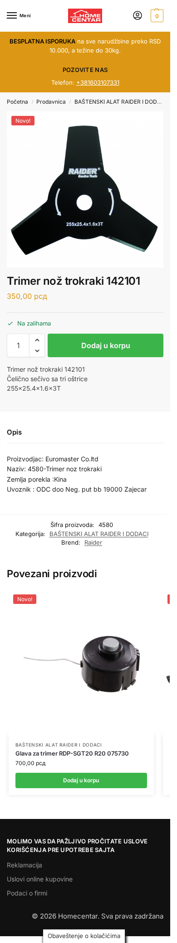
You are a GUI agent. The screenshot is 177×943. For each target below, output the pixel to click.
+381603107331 (97, 82)
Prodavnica (51, 101)
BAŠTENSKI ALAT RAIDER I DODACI (120, 101)
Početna (17, 101)
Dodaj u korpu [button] (81, 780)
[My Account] (137, 16)
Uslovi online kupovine (40, 879)
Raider (93, 542)
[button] (155, 16)
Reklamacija (24, 865)
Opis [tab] (14, 432)
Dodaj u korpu (105, 345)
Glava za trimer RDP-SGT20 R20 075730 (72, 753)
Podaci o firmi (27, 893)
